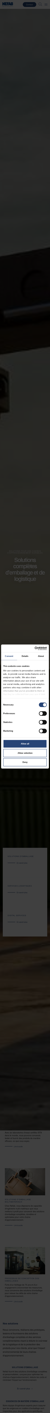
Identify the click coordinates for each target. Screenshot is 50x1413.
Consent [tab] (9, 656)
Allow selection (25, 753)
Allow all (25, 743)
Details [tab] (25, 656)
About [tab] (41, 656)
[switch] (43, 713)
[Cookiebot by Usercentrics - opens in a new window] (35, 648)
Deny (25, 762)
